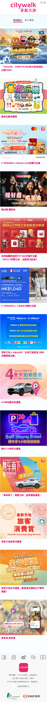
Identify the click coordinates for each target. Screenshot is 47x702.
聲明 (31, 678)
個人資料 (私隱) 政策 (20, 678)
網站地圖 (12, 675)
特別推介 (17, 20)
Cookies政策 (23, 675)
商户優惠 (29, 20)
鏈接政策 (33, 675)
